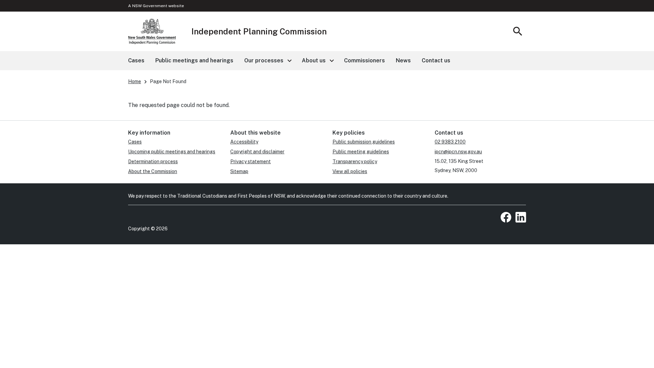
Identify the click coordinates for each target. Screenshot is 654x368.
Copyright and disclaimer (257, 151)
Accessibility (244, 141)
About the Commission (152, 171)
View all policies (349, 171)
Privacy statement (250, 161)
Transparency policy (354, 161)
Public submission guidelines (363, 141)
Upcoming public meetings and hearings (171, 151)
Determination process (153, 161)
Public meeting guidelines (360, 151)
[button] (267, 60)
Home (134, 81)
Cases (135, 141)
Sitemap (239, 171)
